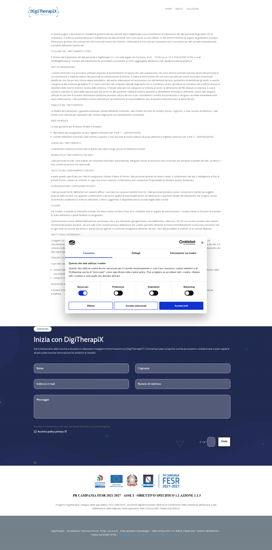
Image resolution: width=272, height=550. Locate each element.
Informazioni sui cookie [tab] (183, 253)
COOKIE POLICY (172, 534)
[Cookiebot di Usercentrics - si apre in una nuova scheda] (181, 242)
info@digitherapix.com (130, 534)
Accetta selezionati (136, 305)
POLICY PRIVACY (153, 534)
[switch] (118, 293)
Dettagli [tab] (136, 253)
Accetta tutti (181, 305)
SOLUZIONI (192, 9)
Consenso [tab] (88, 253)
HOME (168, 9)
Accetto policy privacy (51, 431)
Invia (224, 441)
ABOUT (179, 9)
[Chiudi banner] (202, 242)
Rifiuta (90, 305)
